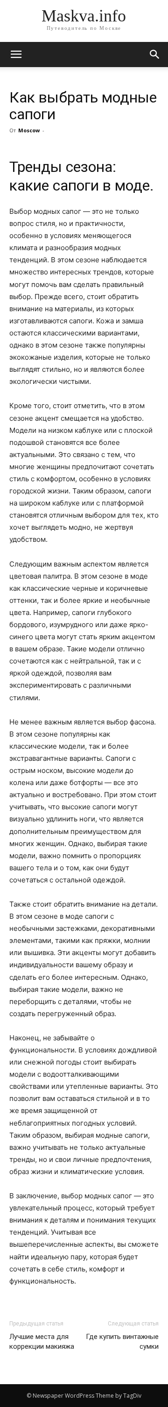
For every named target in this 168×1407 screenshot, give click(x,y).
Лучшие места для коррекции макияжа (41, 1341)
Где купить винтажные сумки (122, 1341)
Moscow (29, 130)
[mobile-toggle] (16, 54)
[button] (155, 54)
